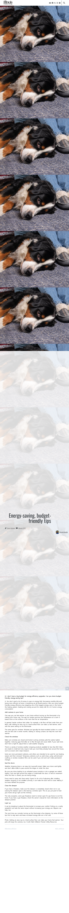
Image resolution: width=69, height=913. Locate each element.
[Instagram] (57, 3)
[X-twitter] (55, 3)
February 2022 (22, 528)
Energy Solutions (11, 528)
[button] (50, 2)
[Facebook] (53, 3)
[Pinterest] (60, 3)
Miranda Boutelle (64, 532)
